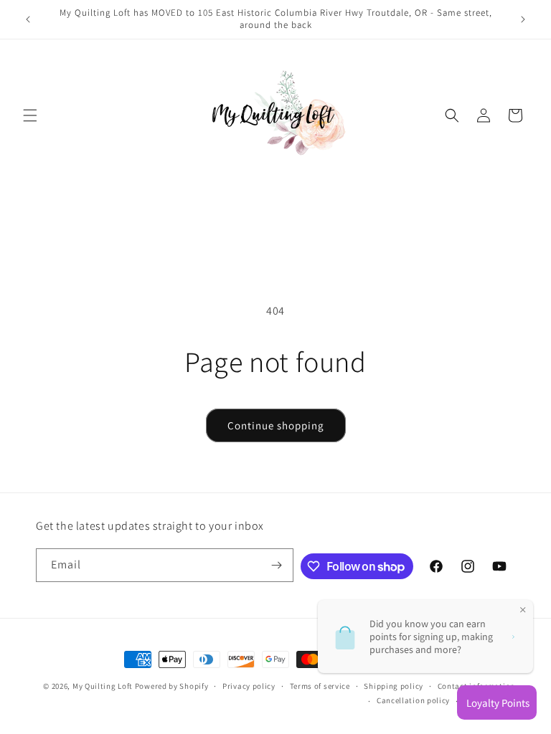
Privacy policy (249, 686)
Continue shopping (275, 425)
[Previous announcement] (28, 19)
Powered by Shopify (172, 686)
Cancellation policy (413, 700)
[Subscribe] (277, 565)
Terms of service (320, 686)
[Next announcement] (523, 19)
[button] (30, 115)
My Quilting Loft (103, 686)
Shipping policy (393, 686)
